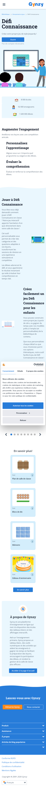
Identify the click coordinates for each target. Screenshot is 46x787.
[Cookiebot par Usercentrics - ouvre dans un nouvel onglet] (33, 364)
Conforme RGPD (9, 763)
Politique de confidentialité (13, 767)
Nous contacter (33, 712)
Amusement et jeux (19, 14)
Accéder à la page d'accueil (23, 675)
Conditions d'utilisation (11, 771)
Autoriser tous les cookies (23, 406)
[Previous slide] (6, 439)
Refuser (23, 420)
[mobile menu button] (4, 4)
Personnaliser (21, 413)
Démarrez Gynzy (12, 712)
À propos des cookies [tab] (34, 371)
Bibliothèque (6, 14)
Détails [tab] (20, 371)
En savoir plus (23, 594)
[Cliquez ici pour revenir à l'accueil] (36, 4)
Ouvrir (13, 39)
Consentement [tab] (8, 371)
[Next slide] (40, 439)
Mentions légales (9, 775)
